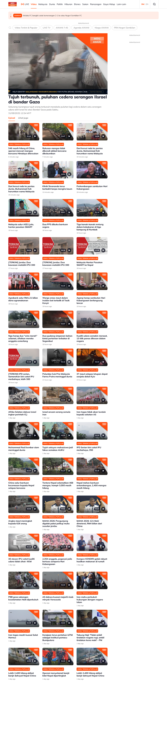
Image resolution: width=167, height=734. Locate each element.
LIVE (27, 4)
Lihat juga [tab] (23, 118)
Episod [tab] (11, 118)
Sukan (85, 4)
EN (147, 4)
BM (142, 4)
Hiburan (68, 4)
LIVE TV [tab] (46, 27)
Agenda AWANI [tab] (81, 27)
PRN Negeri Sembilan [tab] (124, 27)
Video (34, 4)
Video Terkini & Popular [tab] (26, 27)
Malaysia (42, 4)
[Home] (12, 4)
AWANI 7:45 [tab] (62, 27)
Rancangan (95, 4)
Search (154, 4)
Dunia (52, 4)
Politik (60, 4)
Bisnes (77, 4)
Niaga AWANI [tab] (102, 27)
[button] (10, 15)
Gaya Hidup (109, 4)
